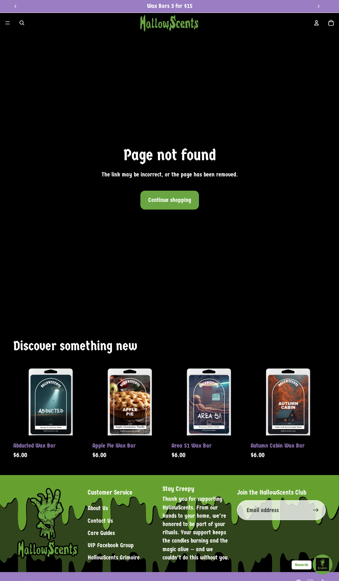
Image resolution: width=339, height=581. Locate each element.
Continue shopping (169, 200)
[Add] (78, 429)
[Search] (22, 23)
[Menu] (7, 22)
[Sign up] (316, 510)
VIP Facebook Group (111, 545)
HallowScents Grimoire (114, 557)
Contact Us (100, 520)
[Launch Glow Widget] (322, 564)
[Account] (316, 23)
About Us (98, 508)
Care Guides (101, 533)
